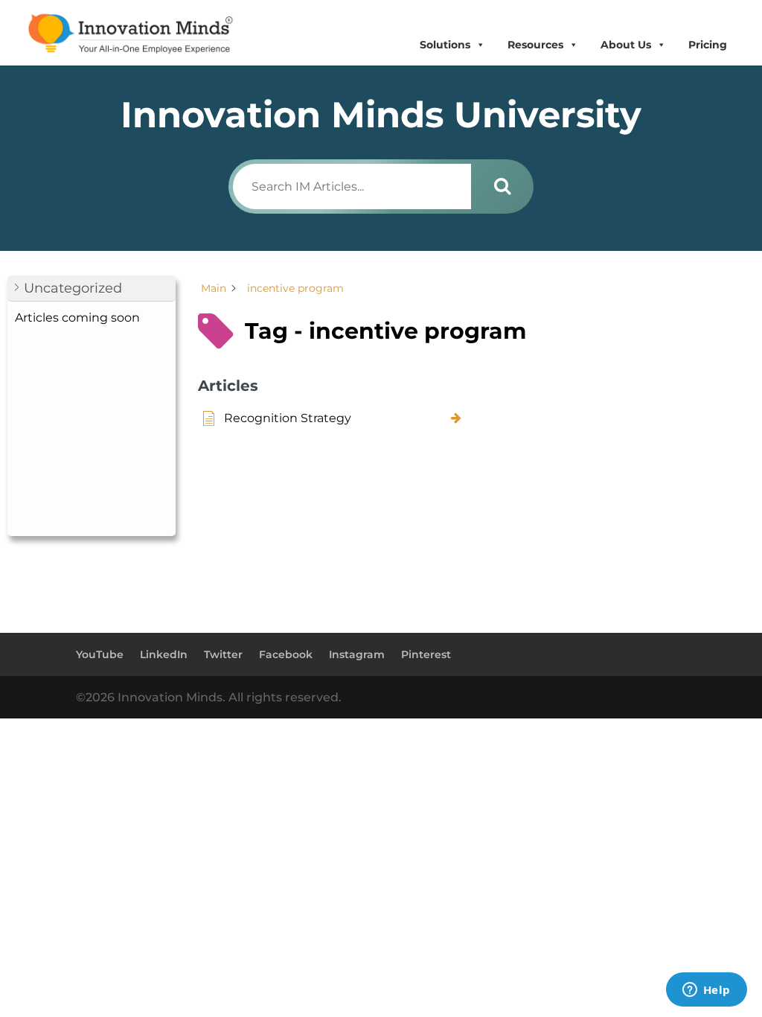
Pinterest (426, 654)
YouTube (100, 654)
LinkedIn (164, 654)
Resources (535, 44)
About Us (626, 44)
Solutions (445, 44)
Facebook (286, 654)
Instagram (357, 654)
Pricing (707, 44)
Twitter (223, 654)
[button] (91, 288)
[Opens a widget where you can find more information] (706, 991)
